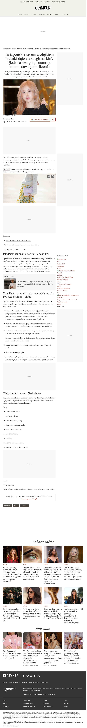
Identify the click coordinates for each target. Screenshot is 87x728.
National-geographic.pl (29, 706)
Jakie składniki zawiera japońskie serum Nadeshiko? (22, 245)
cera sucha (24, 505)
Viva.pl (65, 700)
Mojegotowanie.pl (28, 703)
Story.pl (66, 706)
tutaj (17, 726)
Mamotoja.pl (26, 700)
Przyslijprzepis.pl (48, 706)
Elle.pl (4, 700)
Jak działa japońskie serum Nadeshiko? (18, 240)
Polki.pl (45, 700)
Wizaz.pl (66, 703)
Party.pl (5, 703)
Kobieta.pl (46, 703)
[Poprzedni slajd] (3, 641)
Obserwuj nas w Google (40, 119)
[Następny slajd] (82, 641)
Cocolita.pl (5, 706)
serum (16, 505)
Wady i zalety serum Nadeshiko (16, 249)
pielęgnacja (7, 505)
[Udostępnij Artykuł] (53, 119)
